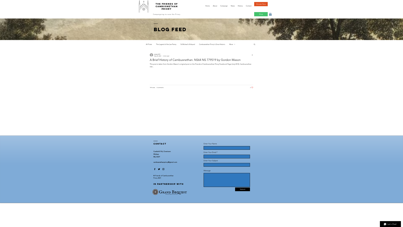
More (231, 44)
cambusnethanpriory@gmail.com (165, 162)
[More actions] (253, 55)
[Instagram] (163, 169)
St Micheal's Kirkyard (188, 44)
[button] (270, 14)
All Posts (149, 44)
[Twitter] (159, 169)
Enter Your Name (210, 144)
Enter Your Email (210, 152)
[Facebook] (154, 169)
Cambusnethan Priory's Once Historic (212, 44)
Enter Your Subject (211, 161)
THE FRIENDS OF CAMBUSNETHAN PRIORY (167, 6)
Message (207, 171)
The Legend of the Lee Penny (166, 44)
